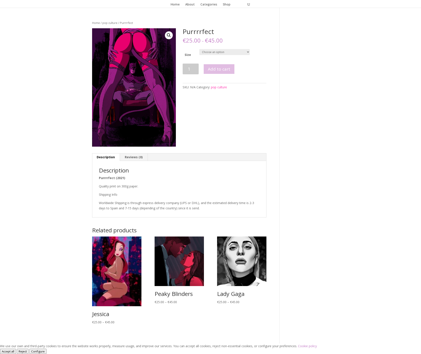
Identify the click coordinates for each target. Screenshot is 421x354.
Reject (23, 351)
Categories (208, 4)
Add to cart (219, 69)
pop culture (110, 23)
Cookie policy (307, 346)
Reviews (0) (134, 157)
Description (106, 157)
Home (175, 4)
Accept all (8, 351)
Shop (226, 4)
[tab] (106, 157)
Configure (38, 351)
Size (188, 55)
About (190, 4)
